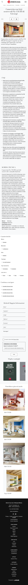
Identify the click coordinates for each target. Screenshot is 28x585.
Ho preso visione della (12, 339)
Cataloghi (14, 572)
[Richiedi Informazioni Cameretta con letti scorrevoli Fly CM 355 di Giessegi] (11, 19)
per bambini (13, 268)
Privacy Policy (16, 339)
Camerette (17, 5)
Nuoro (4, 275)
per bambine (5, 268)
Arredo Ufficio (14, 558)
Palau (15, 275)
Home (4, 5)
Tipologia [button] (3, 259)
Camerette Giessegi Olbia (7, 289)
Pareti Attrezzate (14, 528)
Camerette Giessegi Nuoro (8, 286)
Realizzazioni (14, 569)
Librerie (14, 526)
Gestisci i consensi (18, 516)
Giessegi (4, 242)
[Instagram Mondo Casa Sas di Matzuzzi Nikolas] (15, 513)
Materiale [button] (3, 245)
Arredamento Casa (10, 5)
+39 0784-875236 (15, 509)
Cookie (11, 516)
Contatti (14, 576)
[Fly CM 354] (25, 19)
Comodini (14, 543)
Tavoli (14, 532)
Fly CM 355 (23, 5)
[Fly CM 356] (3, 19)
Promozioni (14, 574)
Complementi (14, 553)
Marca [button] (2, 239)
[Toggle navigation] (26, 2)
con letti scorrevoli (6, 262)
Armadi (14, 544)
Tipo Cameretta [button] (5, 265)
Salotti (14, 531)
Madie (14, 529)
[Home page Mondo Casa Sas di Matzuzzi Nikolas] (14, 1)
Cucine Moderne (14, 519)
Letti (14, 541)
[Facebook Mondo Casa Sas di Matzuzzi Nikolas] (13, 513)
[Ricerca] (2, 1)
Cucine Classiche (14, 521)
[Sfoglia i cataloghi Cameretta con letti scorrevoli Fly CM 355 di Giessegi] (16, 19)
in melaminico (5, 248)
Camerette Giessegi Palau (8, 292)
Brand (14, 571)
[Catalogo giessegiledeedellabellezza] (10, 371)
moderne (4, 255)
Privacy (7, 516)
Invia (14, 354)
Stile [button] (2, 252)
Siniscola (22, 275)
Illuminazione (14, 551)
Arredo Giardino (14, 564)
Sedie (14, 534)
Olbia (10, 275)
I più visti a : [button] (4, 272)
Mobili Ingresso (14, 536)
